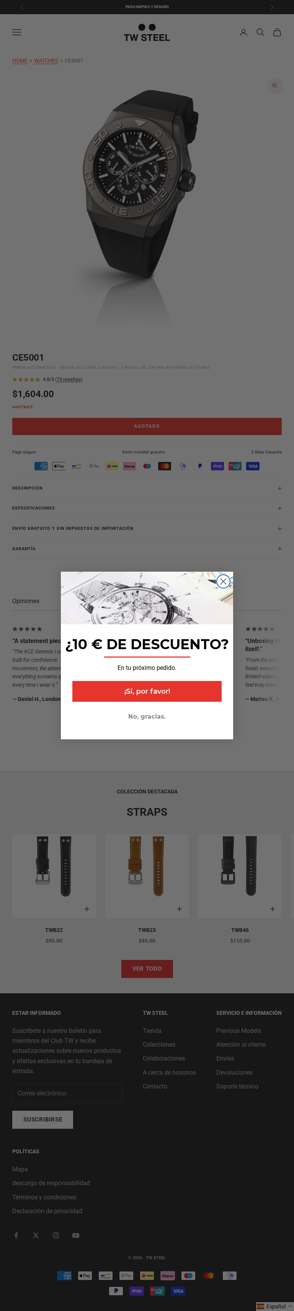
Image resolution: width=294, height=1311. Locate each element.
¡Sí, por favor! (147, 691)
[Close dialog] (223, 581)
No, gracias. (147, 716)
